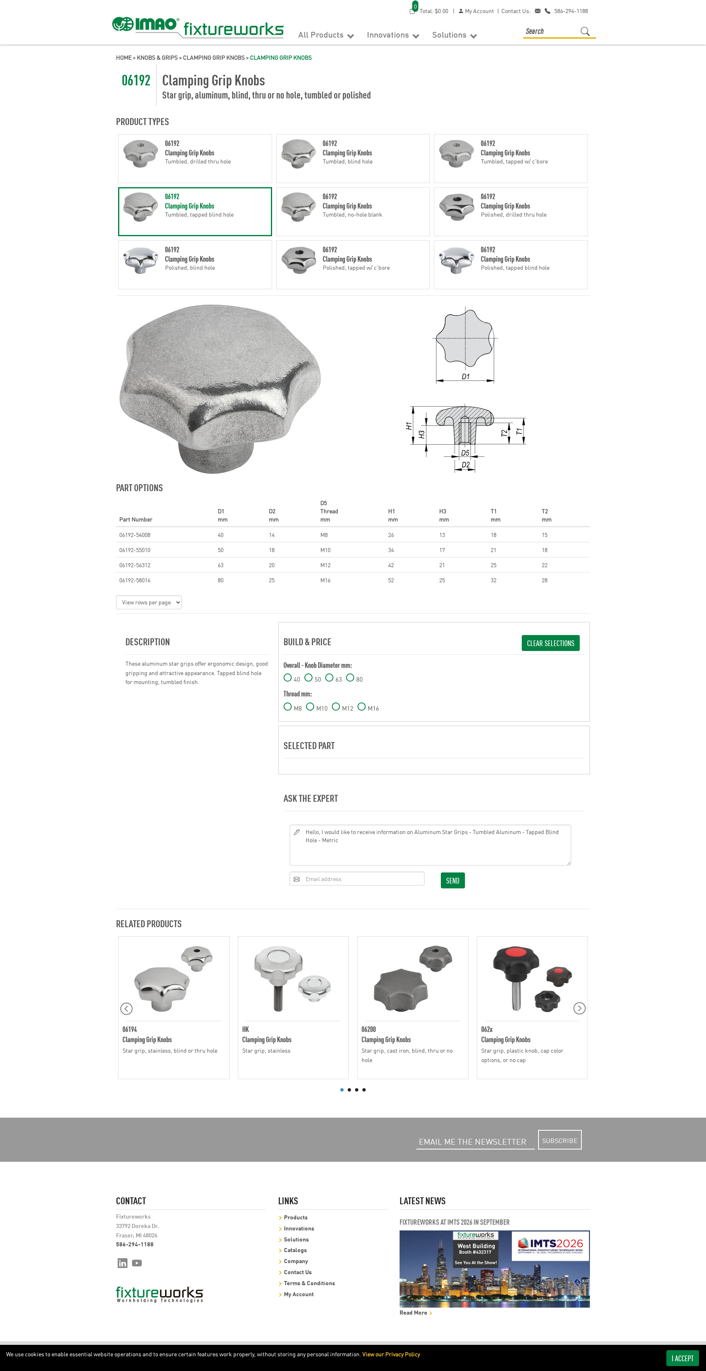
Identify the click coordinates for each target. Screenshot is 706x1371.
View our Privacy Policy (391, 1354)
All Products (322, 34)
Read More (414, 1312)
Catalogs (295, 1249)
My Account (479, 11)
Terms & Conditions (309, 1282)
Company (296, 1260)
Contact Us (298, 1271)
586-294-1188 (571, 11)
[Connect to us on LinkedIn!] (122, 1262)
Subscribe (560, 1140)
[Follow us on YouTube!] (137, 1262)
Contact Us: (516, 11)
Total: (431, 10)
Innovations (389, 34)
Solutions (450, 34)
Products (296, 1217)
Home (124, 57)
